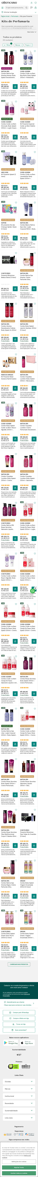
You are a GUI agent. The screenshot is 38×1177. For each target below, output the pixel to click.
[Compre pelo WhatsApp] (32, 591)
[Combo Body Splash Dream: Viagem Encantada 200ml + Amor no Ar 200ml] (28, 918)
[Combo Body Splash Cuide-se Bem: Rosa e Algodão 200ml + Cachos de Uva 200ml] (9, 410)
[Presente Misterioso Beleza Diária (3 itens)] (9, 259)
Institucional (9, 1096)
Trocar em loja (20, 1024)
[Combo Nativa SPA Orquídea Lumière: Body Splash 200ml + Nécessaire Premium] (28, 361)
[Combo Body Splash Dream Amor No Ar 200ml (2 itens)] (9, 918)
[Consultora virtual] (31, 8)
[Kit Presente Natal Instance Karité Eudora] (9, 361)
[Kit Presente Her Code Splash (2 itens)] (9, 158)
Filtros (8, 44)
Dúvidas (8, 1082)
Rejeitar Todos (19, 1167)
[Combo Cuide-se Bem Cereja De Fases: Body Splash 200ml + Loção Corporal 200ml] (28, 509)
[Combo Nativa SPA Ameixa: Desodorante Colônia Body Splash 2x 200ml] (9, 310)
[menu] (2, 8)
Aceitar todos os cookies (19, 1173)
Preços (27, 45)
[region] (19, 1159)
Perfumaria (15, 16)
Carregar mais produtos (19, 964)
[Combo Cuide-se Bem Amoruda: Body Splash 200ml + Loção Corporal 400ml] (9, 108)
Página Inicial (5, 16)
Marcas (17, 45)
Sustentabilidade (11, 1111)
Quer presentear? (21, 1030)
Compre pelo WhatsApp (21, 1012)
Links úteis (9, 1118)
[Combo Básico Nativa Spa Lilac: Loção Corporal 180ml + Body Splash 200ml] (28, 209)
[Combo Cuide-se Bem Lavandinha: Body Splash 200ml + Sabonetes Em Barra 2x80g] (28, 158)
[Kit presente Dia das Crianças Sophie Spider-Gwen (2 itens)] (9, 209)
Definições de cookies (19, 1161)
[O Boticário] (9, 3)
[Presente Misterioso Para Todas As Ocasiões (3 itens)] (28, 816)
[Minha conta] (31, 3)
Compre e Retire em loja (21, 1018)
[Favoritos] (36, 3)
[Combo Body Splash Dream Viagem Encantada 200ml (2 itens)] (28, 867)
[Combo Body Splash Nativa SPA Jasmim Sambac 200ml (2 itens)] (28, 310)
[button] (15, 86)
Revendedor (9, 1103)
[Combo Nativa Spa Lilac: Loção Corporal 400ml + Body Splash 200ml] (9, 715)
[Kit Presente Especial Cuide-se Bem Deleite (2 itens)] (28, 108)
